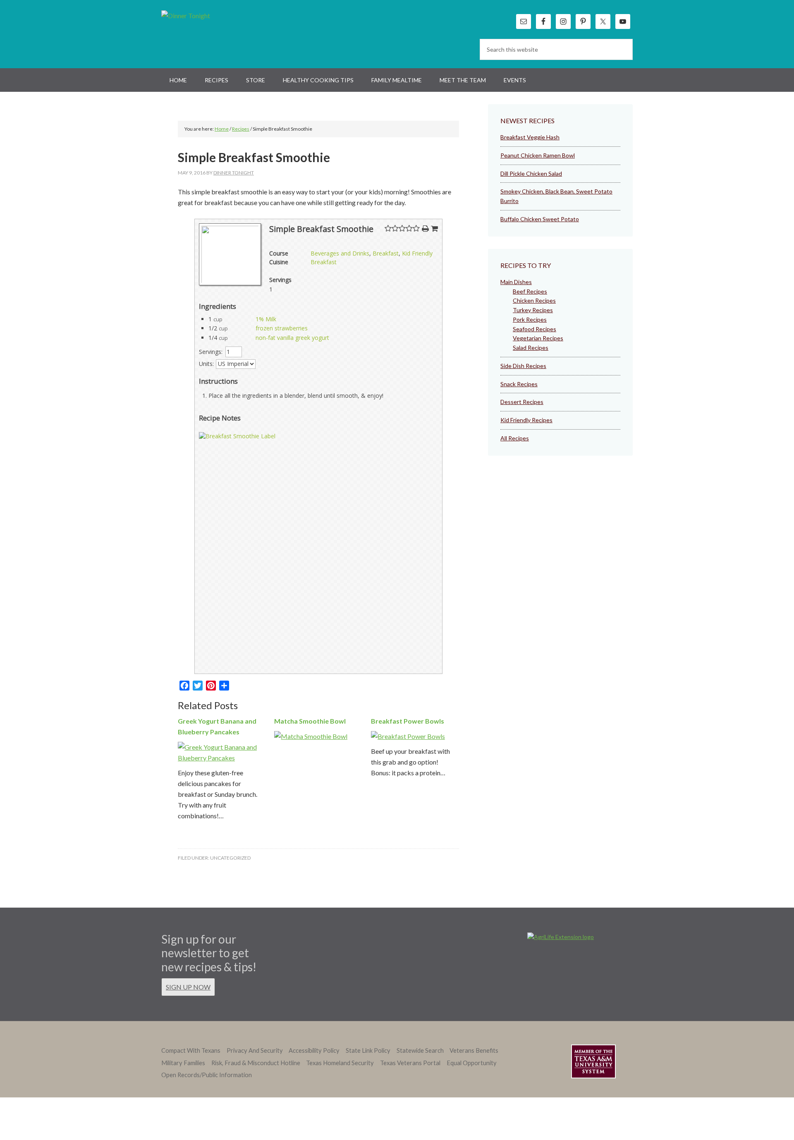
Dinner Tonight (205, 33)
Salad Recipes (530, 347)
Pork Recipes (530, 319)
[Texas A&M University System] (593, 1062)
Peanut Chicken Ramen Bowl (537, 155)
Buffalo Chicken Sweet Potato (539, 218)
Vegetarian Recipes (538, 338)
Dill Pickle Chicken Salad (531, 173)
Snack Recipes (519, 383)
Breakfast (386, 253)
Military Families (183, 1062)
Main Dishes (516, 281)
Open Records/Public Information (206, 1074)
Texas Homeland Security (340, 1062)
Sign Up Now (188, 987)
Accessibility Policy (314, 1050)
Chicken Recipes (534, 300)
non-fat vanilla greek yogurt (292, 338)
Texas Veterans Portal (410, 1062)
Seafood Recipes (534, 328)
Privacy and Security (255, 1050)
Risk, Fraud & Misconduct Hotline (255, 1062)
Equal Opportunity (472, 1062)
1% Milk (266, 319)
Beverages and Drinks (340, 253)
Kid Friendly (417, 253)
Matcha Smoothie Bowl (310, 721)
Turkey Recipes (533, 309)
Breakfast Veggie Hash (530, 137)
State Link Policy (368, 1050)
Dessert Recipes (521, 401)
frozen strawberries (282, 328)
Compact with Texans (190, 1050)
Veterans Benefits (474, 1050)
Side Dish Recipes (523, 365)
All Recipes (514, 438)
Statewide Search (420, 1050)
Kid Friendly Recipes (526, 419)
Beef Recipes (530, 291)
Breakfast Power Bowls (407, 721)
